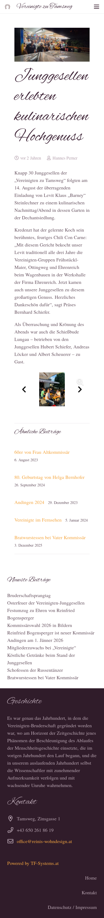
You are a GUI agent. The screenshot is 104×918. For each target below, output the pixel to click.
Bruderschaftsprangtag (29, 595)
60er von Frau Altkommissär (42, 452)
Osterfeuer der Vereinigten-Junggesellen (46, 602)
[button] (96, 6)
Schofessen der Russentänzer (35, 670)
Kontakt (89, 892)
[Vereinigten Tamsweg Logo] (7, 6)
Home (91, 878)
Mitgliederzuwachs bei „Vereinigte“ (41, 647)
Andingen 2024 (29, 502)
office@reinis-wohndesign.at (44, 841)
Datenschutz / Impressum (72, 907)
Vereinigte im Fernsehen (38, 519)
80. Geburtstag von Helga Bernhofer (49, 477)
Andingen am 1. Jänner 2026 (35, 640)
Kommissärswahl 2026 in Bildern (39, 625)
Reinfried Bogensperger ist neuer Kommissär (50, 632)
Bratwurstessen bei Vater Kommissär (50, 537)
